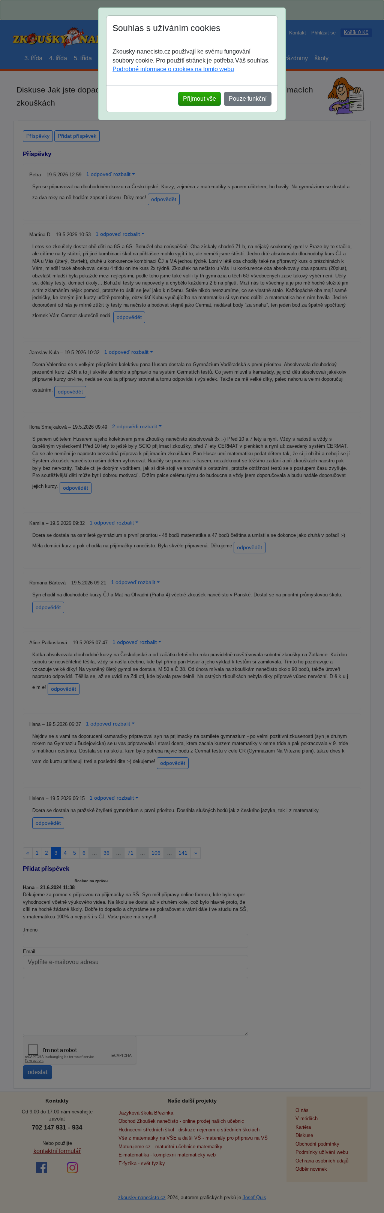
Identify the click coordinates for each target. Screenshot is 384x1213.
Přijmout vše (199, 98)
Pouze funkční (248, 98)
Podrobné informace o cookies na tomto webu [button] (173, 69)
